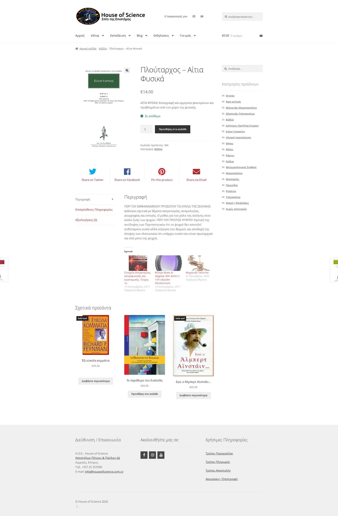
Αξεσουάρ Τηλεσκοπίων (240, 113)
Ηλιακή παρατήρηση (238, 137)
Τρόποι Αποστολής (218, 471)
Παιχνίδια (232, 185)
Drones (230, 95)
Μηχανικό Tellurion (197, 272)
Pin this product (162, 180)
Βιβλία (103, 48)
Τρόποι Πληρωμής (218, 462)
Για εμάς (185, 36)
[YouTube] (160, 455)
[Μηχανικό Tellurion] (199, 263)
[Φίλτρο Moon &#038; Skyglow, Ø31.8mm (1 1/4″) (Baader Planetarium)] (168, 263)
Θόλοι (229, 149)
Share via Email (196, 180)
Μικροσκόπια (234, 173)
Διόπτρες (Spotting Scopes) (242, 125)
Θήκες (229, 143)
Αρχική (79, 36)
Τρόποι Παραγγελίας (219, 453)
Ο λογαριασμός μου (175, 16)
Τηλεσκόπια (233, 197)
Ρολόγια (231, 191)
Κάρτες (230, 155)
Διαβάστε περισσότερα (96, 381)
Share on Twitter (93, 180)
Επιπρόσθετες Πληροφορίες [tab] (94, 210)
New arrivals (233, 101)
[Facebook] (144, 455)
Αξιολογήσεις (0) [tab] (86, 220)
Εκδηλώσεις (161, 36)
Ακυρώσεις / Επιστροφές (222, 479)
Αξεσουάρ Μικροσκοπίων (241, 107)
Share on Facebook (127, 180)
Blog (140, 36)
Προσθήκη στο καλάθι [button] (144, 394)
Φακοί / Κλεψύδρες (237, 203)
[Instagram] (152, 455)
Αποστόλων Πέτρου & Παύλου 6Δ (97, 458)
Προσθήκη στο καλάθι (172, 129)
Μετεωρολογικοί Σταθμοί (241, 167)
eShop (95, 36)
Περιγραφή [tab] (82, 199)
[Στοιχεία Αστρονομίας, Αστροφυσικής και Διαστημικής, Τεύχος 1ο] (138, 263)
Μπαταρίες (232, 179)
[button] (127, 70)
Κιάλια (230, 161)
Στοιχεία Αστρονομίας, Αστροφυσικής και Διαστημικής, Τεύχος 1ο (137, 278)
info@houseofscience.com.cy (104, 472)
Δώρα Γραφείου (235, 131)
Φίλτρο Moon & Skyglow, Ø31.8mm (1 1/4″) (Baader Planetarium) (167, 278)
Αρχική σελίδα (88, 48)
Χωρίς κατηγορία (236, 209)
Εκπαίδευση (118, 36)
